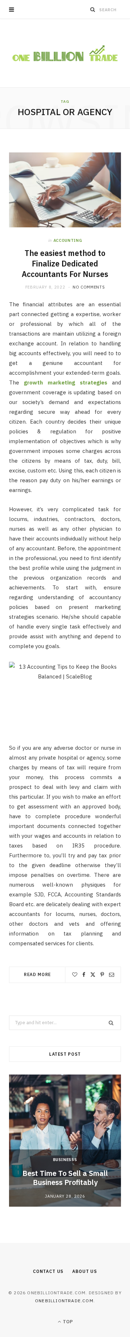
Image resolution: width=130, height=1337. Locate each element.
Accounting (67, 240)
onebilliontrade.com (64, 1300)
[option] (65, 1141)
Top (67, 1322)
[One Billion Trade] (65, 53)
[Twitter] (92, 974)
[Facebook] (83, 974)
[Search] (92, 9)
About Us (84, 1271)
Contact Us (48, 1271)
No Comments (89, 287)
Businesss (65, 1159)
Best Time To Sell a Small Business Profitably (65, 1177)
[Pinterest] (102, 974)
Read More (37, 974)
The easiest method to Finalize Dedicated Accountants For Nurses (65, 263)
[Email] (111, 974)
